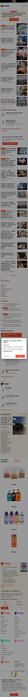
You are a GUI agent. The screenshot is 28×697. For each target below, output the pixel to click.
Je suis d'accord (20, 356)
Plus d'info (7, 356)
